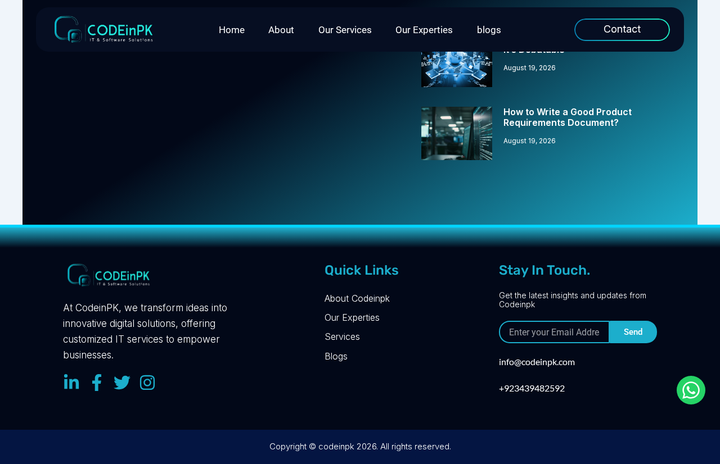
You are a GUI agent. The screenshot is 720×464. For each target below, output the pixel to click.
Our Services (345, 29)
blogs (489, 29)
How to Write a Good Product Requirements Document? (567, 117)
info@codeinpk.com (537, 361)
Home (232, 29)
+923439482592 (532, 388)
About (281, 29)
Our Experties (424, 29)
